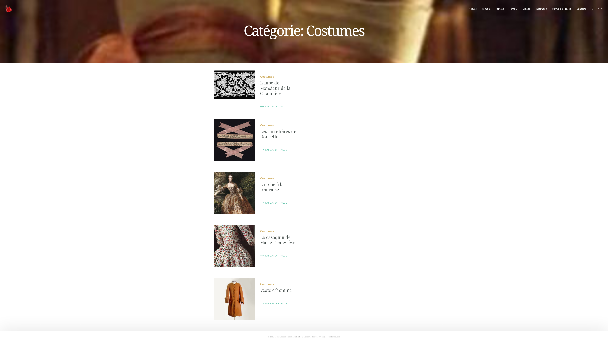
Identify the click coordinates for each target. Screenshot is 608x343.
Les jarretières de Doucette (278, 134)
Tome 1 (486, 8)
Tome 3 (513, 8)
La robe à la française (272, 186)
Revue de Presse (561, 8)
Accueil (473, 8)
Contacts (581, 8)
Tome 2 (500, 8)
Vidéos (526, 8)
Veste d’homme (276, 290)
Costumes (267, 76)
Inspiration (541, 8)
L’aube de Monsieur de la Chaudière (275, 88)
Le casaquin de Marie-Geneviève (278, 239)
